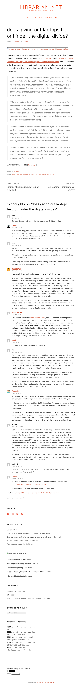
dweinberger (32, 165)
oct (19, 634)
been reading (20, 554)
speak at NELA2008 (37, 318)
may (29, 627)
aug (11, 634)
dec (27, 634)
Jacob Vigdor (45, 59)
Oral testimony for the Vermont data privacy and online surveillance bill (34, 537)
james (14, 225)
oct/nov (24, 650)
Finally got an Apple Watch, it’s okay (20, 544)
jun (33, 627)
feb (17, 627)
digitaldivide (17, 174)
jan (13, 627)
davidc (14, 476)
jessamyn (27, 41)
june (24, 647)
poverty (42, 174)
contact (48, 17)
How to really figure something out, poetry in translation (28, 533)
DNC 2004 (11, 595)
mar (21, 627)
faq (34, 17)
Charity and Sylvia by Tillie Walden (20, 568)
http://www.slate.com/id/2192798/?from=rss (29, 484)
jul (8, 629)
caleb (14, 340)
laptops (35, 174)
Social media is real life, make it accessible (23, 541)
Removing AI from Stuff (16, 591)
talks (40, 17)
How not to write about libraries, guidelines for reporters (28, 598)
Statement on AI (13, 530)
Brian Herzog (17, 312)
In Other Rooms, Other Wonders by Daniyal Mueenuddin (29, 572)
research (50, 174)
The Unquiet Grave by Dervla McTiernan (22, 564)
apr (25, 627)
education (27, 174)
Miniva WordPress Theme (45, 682)
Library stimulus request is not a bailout (23, 187)
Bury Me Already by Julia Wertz (19, 559)
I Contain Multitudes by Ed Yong (19, 576)
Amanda (15, 391)
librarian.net (41, 7)
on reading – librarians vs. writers (61, 187)
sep (15, 634)
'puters (16, 171)
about (28, 17)
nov (23, 634)
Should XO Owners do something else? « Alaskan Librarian (37, 493)
